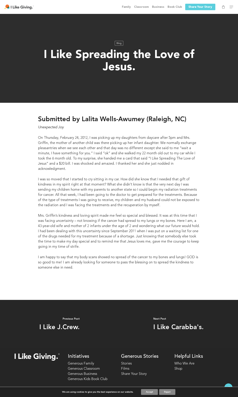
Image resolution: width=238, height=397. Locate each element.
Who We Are (184, 363)
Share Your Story (134, 374)
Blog (119, 43)
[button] (231, 7)
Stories (126, 363)
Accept (149, 391)
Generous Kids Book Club (88, 379)
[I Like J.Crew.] (59, 324)
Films (125, 369)
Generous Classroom (84, 369)
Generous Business (82, 374)
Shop (178, 369)
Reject (167, 391)
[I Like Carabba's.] (178, 324)
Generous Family (81, 363)
